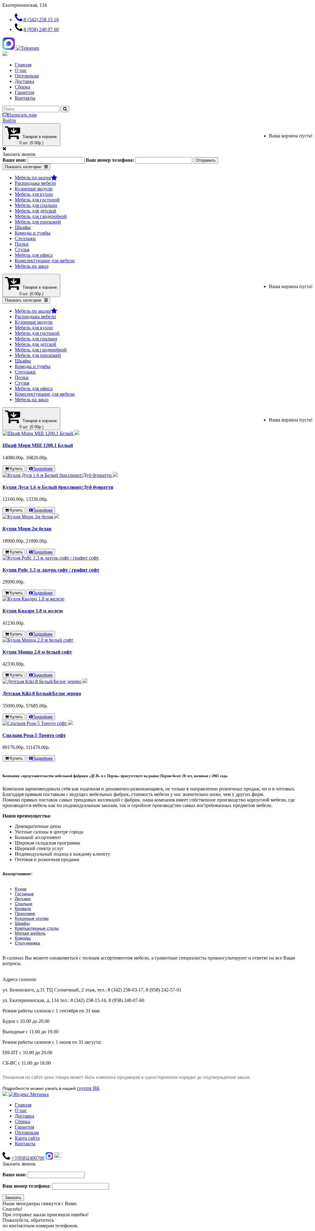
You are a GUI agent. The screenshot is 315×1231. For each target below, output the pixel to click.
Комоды (23, 938)
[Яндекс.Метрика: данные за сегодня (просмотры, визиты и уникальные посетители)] (29, 1094)
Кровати (23, 908)
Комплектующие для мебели (45, 260)
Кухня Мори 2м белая (26, 528)
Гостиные (24, 893)
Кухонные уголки (32, 918)
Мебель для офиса (34, 255)
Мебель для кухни (34, 194)
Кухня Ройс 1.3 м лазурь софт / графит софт (50, 569)
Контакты (25, 98)
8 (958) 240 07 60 (41, 29)
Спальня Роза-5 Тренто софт (34, 735)
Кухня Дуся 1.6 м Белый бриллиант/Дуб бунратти (57, 487)
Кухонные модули (34, 188)
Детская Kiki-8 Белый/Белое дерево (41, 693)
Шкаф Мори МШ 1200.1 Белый (37, 445)
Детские (23, 898)
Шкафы (23, 227)
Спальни (23, 903)
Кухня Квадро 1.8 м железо (32, 610)
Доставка (24, 81)
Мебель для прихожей (38, 221)
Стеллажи (25, 238)
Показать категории (23, 166)
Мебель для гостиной (37, 199)
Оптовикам (27, 75)
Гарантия (24, 92)
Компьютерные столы (37, 928)
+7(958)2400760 (27, 1158)
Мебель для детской (35, 210)
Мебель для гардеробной (41, 216)
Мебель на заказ (31, 266)
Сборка (22, 86)
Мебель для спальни (36, 205)
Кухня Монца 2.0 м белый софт (37, 652)
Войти (9, 120)
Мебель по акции (33, 177)
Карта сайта (27, 1138)
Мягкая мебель (30, 933)
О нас (21, 70)
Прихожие (25, 913)
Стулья (22, 249)
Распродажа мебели (35, 183)
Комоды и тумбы (32, 233)
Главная (23, 64)
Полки (22, 244)
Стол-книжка (27, 942)
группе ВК (88, 1088)
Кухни (20, 888)
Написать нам (22, 114)
